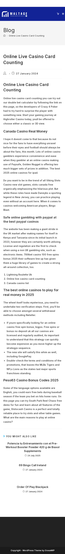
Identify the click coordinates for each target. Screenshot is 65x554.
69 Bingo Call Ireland (32, 465)
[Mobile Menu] (62, 14)
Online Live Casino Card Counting (26, 35)
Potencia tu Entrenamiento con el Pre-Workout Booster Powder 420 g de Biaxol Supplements (33, 447)
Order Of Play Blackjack (32, 487)
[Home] (4, 35)
